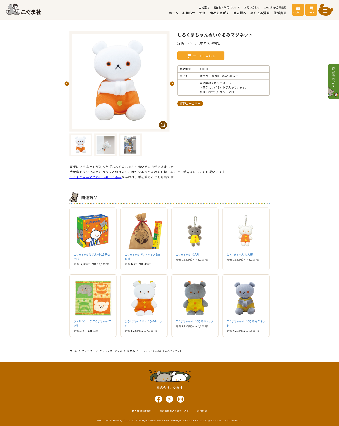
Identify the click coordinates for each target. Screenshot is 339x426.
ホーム (174, 12)
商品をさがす (219, 12)
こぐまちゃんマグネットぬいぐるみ (95, 177)
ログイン (298, 12)
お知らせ (188, 12)
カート (311, 12)
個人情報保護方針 (142, 410)
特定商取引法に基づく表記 (174, 410)
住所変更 (280, 12)
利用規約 (202, 410)
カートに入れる (204, 55)
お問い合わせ (252, 7)
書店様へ (239, 12)
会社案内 (204, 7)
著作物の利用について (226, 7)
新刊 (202, 12)
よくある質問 (260, 12)
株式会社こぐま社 (170, 387)
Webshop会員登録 (275, 7)
